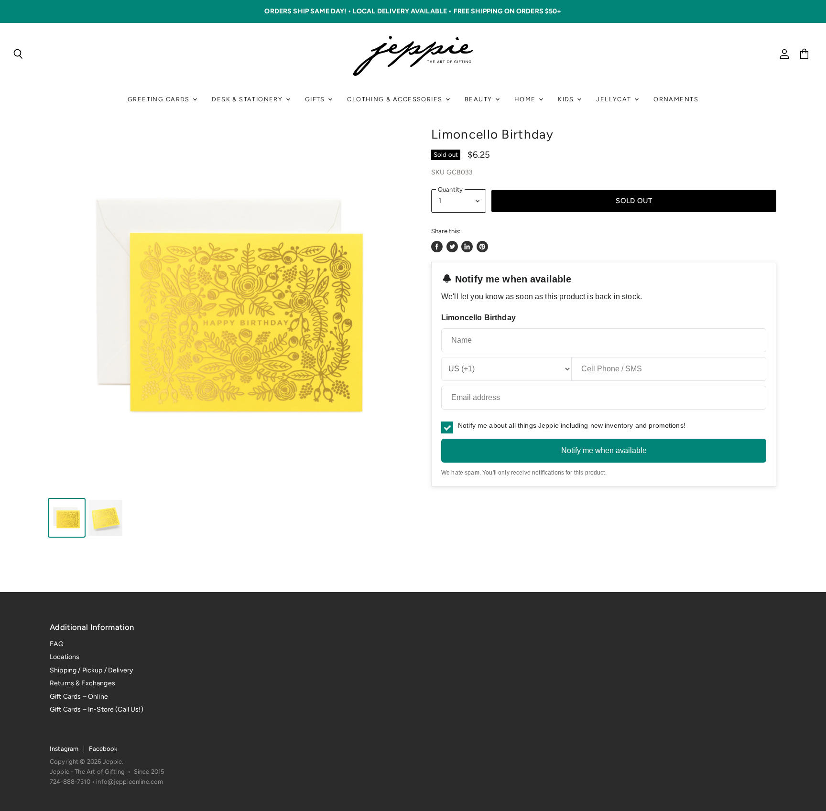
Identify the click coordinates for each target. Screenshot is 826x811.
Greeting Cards (160, 99)
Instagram (64, 748)
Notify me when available (604, 450)
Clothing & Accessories (395, 99)
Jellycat (614, 99)
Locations (64, 657)
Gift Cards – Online (79, 696)
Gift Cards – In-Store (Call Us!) (96, 709)
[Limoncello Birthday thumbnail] (67, 518)
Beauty (479, 99)
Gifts (316, 99)
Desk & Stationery (248, 99)
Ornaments (675, 99)
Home (526, 99)
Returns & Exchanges (82, 683)
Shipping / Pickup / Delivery (91, 670)
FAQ (57, 644)
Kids (567, 99)
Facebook (103, 748)
